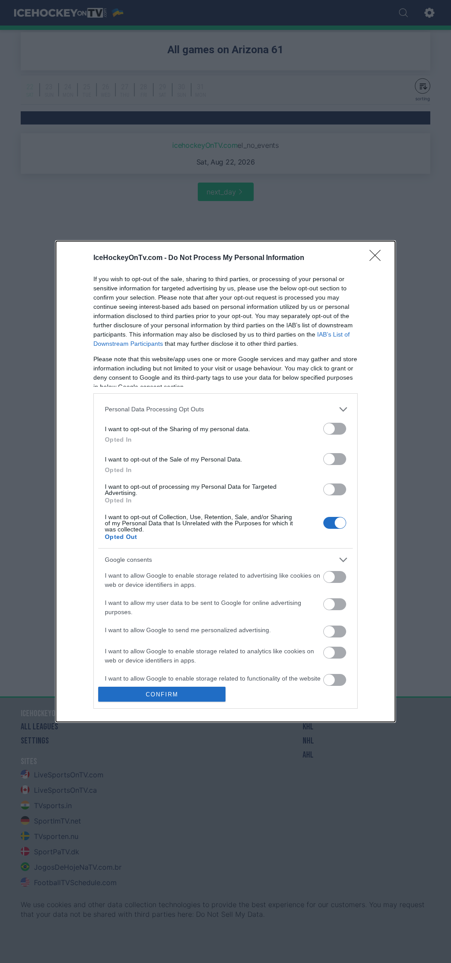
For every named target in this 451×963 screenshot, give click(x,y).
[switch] (334, 429)
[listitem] (225, 409)
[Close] (378, 258)
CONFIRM (162, 694)
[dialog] (225, 481)
